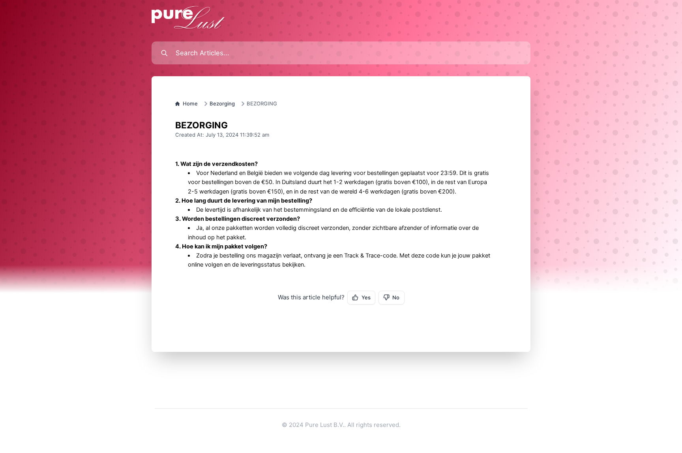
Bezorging (222, 103)
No (395, 297)
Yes (366, 297)
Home (190, 103)
